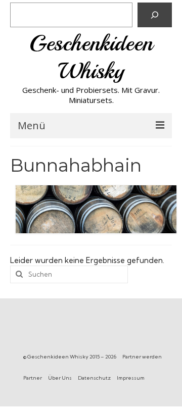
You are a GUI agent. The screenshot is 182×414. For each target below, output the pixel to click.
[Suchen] (155, 15)
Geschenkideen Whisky (91, 57)
